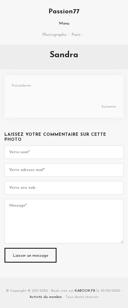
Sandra (64, 55)
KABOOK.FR (85, 291)
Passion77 (64, 11)
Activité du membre (45, 297)
